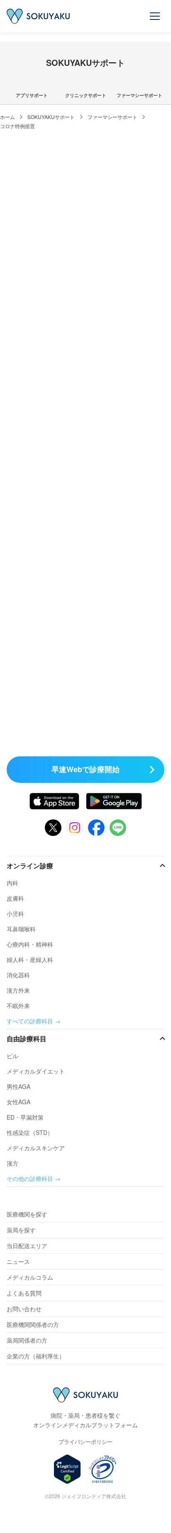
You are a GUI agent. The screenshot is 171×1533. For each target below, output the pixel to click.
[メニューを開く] (155, 16)
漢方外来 (18, 990)
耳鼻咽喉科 (21, 929)
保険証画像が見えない (35, 640)
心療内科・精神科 (30, 944)
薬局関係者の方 (27, 1340)
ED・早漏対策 (25, 1117)
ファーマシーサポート (139, 95)
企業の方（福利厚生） (36, 1356)
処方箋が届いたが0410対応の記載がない (57, 586)
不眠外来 (18, 1005)
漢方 (12, 1163)
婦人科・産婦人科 (30, 959)
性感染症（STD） (30, 1132)
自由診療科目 (26, 1038)
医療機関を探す (27, 1214)
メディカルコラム (30, 1277)
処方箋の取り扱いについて (40, 180)
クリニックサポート (85, 95)
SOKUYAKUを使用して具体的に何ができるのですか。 (74, 269)
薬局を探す (21, 1230)
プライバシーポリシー (85, 1442)
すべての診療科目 (30, 1021)
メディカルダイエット (36, 1071)
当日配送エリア (27, 1245)
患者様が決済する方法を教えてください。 (59, 433)
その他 (16, 217)
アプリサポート (32, 95)
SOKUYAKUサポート (51, 116)
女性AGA (18, 1102)
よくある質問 (24, 1293)
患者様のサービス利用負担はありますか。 (59, 420)
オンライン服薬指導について (43, 192)
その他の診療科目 (30, 1178)
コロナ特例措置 (17, 125)
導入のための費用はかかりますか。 (51, 387)
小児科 (15, 913)
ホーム (7, 116)
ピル (12, 1056)
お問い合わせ (24, 1309)
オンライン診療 (30, 865)
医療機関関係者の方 (33, 1324)
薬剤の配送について (32, 205)
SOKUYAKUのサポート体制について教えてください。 (74, 314)
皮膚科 (15, 898)
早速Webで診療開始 (85, 769)
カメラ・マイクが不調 (35, 652)
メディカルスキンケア (36, 1148)
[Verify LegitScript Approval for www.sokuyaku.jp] (67, 1469)
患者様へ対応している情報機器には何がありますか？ (73, 704)
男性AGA (18, 1086)
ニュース (18, 1261)
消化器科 (18, 975)
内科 (12, 883)
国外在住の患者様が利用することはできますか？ (67, 717)
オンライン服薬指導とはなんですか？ (54, 281)
